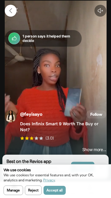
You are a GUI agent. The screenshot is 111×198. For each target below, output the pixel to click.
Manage (13, 190)
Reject (33, 190)
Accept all (54, 190)
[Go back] (11, 11)
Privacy (49, 180)
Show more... (94, 149)
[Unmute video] (100, 11)
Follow (96, 114)
